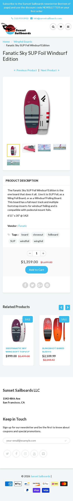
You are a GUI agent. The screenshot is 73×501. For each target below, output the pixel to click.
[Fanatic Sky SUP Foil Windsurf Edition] (36, 111)
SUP (12, 241)
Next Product (49, 70)
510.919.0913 (21, 18)
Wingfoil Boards (23, 41)
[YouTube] (34, 453)
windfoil (24, 241)
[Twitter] (7, 453)
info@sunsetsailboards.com (48, 18)
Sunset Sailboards (40, 476)
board (25, 234)
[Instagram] (25, 453)
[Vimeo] (43, 453)
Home (6, 41)
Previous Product (26, 70)
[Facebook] (16, 453)
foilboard (53, 234)
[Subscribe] (65, 441)
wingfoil (38, 241)
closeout (38, 234)
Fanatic (23, 225)
